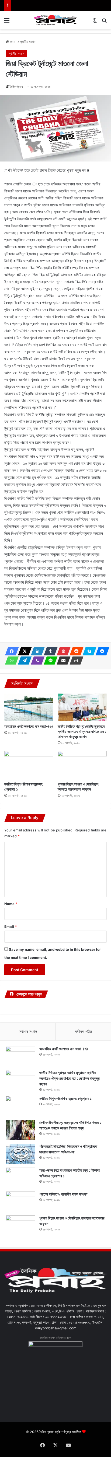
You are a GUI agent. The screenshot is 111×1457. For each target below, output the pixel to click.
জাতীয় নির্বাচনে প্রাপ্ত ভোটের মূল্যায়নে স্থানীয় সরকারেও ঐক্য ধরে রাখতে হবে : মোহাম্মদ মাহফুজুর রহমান (82, 731)
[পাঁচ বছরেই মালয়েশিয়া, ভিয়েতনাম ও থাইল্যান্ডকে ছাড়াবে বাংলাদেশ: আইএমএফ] (20, 1154)
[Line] (49, 660)
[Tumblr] (49, 651)
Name (10, 904)
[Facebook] (10, 651)
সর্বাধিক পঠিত (83, 1031)
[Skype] (87, 651)
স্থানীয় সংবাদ (27, 42)
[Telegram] (23, 660)
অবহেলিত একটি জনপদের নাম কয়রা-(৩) (28, 726)
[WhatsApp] (10, 660)
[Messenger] (100, 651)
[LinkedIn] (36, 651)
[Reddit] (75, 651)
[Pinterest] (62, 651)
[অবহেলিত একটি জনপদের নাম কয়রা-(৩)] (28, 707)
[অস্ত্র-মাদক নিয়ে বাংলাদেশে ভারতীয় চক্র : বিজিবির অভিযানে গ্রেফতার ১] (20, 1178)
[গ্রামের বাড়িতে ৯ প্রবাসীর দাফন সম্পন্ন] (20, 1202)
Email (10, 926)
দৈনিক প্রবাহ (16, 86)
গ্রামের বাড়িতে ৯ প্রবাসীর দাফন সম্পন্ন (63, 1194)
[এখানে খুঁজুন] (104, 22)
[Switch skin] (95, 22)
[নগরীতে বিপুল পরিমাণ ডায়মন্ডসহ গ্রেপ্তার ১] (28, 765)
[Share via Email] (62, 660)
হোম (12, 42)
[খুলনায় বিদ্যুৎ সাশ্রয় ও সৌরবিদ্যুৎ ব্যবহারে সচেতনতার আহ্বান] (82, 765)
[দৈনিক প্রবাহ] (55, 20)
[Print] (75, 660)
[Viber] (36, 660)
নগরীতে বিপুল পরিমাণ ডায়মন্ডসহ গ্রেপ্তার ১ (65, 1098)
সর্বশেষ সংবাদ (28, 1031)
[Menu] (6, 22)
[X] (23, 651)
